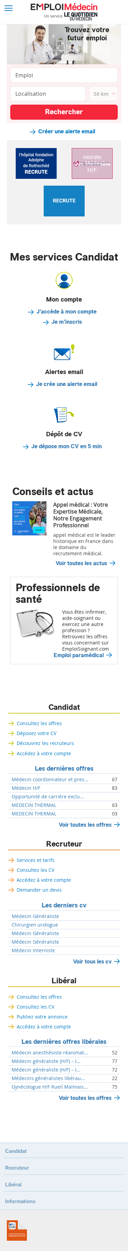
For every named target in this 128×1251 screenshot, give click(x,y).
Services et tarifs (36, 860)
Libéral (64, 980)
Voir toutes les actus (81, 563)
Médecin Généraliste (35, 916)
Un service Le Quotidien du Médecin (70, 16)
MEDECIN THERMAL (34, 805)
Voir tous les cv (92, 962)
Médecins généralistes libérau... (48, 1078)
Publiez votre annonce (42, 1016)
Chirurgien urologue (35, 925)
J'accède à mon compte (67, 311)
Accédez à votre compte (44, 753)
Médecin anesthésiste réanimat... (50, 1053)
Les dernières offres (64, 768)
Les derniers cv (64, 905)
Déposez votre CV (36, 733)
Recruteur (64, 844)
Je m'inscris (67, 322)
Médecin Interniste (33, 950)
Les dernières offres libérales (64, 1041)
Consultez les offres (39, 723)
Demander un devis (39, 890)
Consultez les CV (35, 870)
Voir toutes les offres (85, 825)
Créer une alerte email (66, 131)
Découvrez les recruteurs (45, 743)
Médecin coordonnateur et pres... (50, 779)
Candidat (64, 707)
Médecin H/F (26, 788)
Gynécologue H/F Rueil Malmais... (50, 1087)
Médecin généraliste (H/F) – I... (46, 1061)
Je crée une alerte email (66, 384)
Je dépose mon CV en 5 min (66, 446)
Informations (20, 1201)
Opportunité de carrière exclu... (48, 797)
